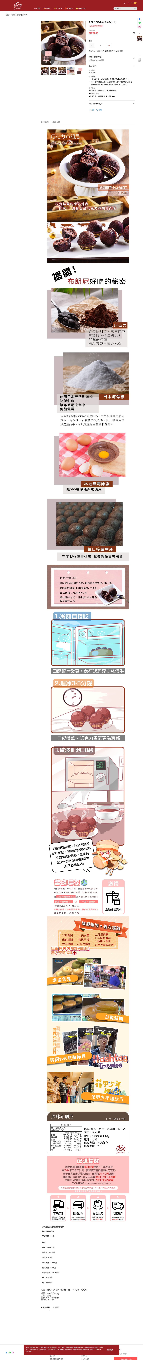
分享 (93, 110)
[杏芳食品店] (18, 5)
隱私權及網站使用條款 (56, 1359)
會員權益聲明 (85, 1359)
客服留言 (84, 1356)
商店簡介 (52, 1356)
